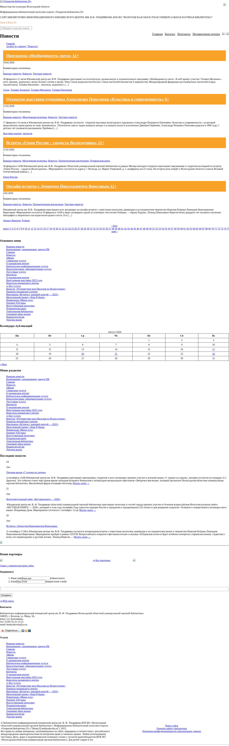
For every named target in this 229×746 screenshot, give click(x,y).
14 (38, 228)
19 (53, 228)
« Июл (3, 364)
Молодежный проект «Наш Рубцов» (25, 297)
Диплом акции (14, 319)
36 (106, 228)
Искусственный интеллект (20, 305)
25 (72, 228)
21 (60, 228)
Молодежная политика (34, 117)
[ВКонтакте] (23, 631)
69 (209, 228)
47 (141, 228)
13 (35, 228)
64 (194, 228)
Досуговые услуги (16, 272)
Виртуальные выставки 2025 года (24, 280)
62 (187, 228)
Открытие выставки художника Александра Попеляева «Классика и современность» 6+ (87, 99)
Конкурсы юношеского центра (22, 283)
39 (116, 228)
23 (66, 228)
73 (222, 228)
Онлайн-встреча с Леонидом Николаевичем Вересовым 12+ (61, 186)
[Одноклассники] (26, 631)
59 (178, 228)
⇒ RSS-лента (7, 601)
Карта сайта (171, 725)
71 (216, 228)
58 (175, 228)
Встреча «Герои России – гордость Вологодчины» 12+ (55, 142)
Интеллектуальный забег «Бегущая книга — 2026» (33, 499)
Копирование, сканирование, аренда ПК (27, 249)
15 (41, 228)
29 (85, 228)
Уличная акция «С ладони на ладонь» (26, 472)
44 (131, 228)
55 (166, 228)
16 (44, 228)
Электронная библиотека (19, 311)
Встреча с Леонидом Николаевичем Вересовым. (31, 526)
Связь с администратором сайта (17, 565)
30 (88, 228)
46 (138, 228)
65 (197, 228)
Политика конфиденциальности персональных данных (171, 731)
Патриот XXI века (16, 303)
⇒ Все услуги (13, 286)
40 (119, 228)
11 (29, 228)
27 (78, 228)
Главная (157, 34)
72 (219, 228)
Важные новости (12, 73)
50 (150, 228)
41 (122, 228)
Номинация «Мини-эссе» (19, 300)
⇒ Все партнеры (101, 560)
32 (94, 228)
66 (200, 228)
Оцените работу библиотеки (172, 728)
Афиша (10, 258)
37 (110, 228)
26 (75, 228)
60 (181, 228)
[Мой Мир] (29, 631)
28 (82, 228)
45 (135, 228)
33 (97, 228)
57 (172, 228)
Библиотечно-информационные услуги (27, 266)
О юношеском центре (17, 263)
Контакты (183, 34)
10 (26, 228)
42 (125, 228)
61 (184, 228)
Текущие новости (42, 73)
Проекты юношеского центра (22, 291)
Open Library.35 (8, 22)
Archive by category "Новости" (22, 46)
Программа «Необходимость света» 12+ (42, 55)
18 (50, 228)
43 (128, 228)
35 (103, 228)
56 (169, 228)
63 (191, 228)
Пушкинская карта (100, 160)
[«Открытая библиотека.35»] (15, 1)
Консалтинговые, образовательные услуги (28, 269)
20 (57, 228)
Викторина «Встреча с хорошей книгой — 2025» (32, 294)
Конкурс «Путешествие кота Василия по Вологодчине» (35, 289)
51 (153, 228)
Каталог (170, 34)
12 (32, 228)
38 (113, 228)
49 (147, 228)
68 (206, 228)
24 (69, 228)
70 (212, 228)
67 (203, 228)
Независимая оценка (206, 34)
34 (100, 228)
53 (159, 228)
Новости (27, 73)
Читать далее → (81, 483)
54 (163, 228)
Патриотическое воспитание (73, 160)
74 (225, 228)
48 (144, 228)
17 (47, 228)
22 (63, 228)
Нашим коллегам (15, 317)
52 (156, 228)
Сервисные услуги (16, 260)
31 (91, 228)
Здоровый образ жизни (18, 314)
